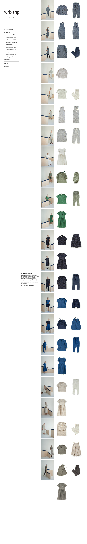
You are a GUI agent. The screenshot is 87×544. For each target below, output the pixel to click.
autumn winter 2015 (11, 54)
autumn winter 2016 (11, 49)
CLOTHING (7, 32)
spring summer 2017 (11, 47)
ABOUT (6, 63)
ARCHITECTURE (8, 29)
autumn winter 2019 (11, 34)
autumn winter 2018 (11, 39)
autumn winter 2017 (11, 44)
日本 (14, 17)
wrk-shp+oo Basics (10, 57)
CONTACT (7, 66)
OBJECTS (7, 59)
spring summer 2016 (11, 52)
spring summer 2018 (11, 42)
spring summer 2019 (11, 37)
